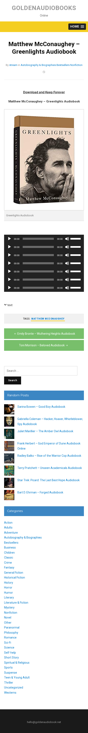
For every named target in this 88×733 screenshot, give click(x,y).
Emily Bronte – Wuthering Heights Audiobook (46, 333)
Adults (8, 527)
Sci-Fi (7, 642)
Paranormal (11, 627)
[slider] (76, 238)
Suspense (10, 672)
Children (9, 552)
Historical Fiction (14, 577)
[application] (44, 239)
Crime (8, 562)
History (8, 582)
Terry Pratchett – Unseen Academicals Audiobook (49, 468)
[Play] (9, 239)
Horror (8, 587)
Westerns (10, 692)
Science (9, 647)
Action (8, 522)
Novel (7, 617)
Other (7, 622)
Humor (8, 592)
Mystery (9, 607)
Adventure (11, 532)
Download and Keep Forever (44, 92)
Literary (9, 597)
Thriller (8, 682)
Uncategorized (13, 687)
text (9, 305)
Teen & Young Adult (17, 677)
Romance (10, 637)
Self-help (10, 652)
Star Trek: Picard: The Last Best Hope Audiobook (48, 480)
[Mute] (67, 239)
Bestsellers (63, 65)
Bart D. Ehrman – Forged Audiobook (40, 492)
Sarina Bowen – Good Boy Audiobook (41, 406)
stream (13, 65)
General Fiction (13, 572)
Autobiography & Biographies (38, 65)
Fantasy (9, 567)
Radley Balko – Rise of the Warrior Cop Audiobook (49, 455)
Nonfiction (76, 65)
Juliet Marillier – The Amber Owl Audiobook (45, 431)
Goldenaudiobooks (44, 7)
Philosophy (11, 632)
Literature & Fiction (16, 602)
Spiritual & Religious (16, 662)
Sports (8, 667)
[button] (77, 26)
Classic (8, 557)
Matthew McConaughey (47, 318)
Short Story (11, 657)
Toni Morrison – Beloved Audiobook (42, 345)
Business (10, 547)
